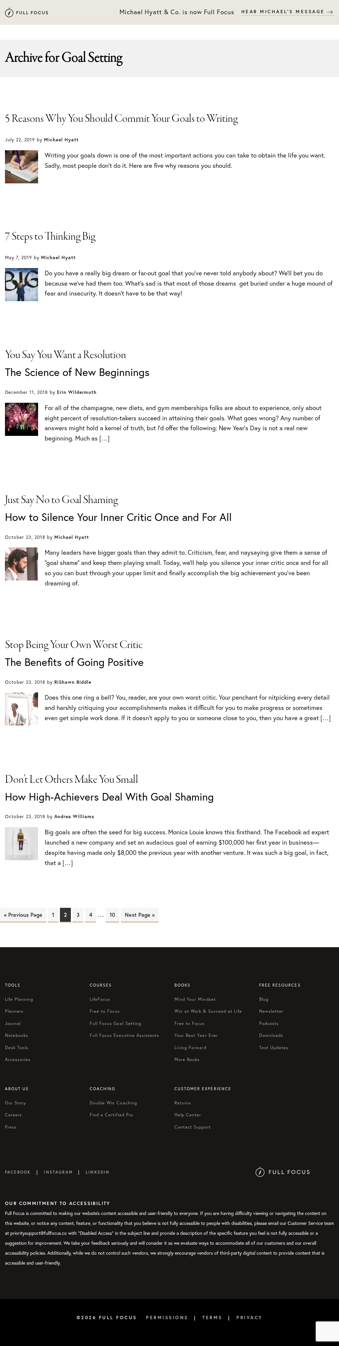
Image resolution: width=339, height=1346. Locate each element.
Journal (13, 1023)
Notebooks (16, 1035)
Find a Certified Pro (111, 1115)
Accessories (17, 1059)
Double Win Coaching (113, 1103)
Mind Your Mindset (195, 999)
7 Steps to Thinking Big (50, 236)
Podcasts (269, 1023)
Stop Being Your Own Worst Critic (74, 645)
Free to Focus (105, 1011)
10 (114, 914)
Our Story (15, 1103)
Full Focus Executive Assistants (124, 1035)
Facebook (18, 1172)
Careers (13, 1115)
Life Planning (19, 999)
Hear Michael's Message (284, 12)
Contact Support (192, 1127)
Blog (263, 999)
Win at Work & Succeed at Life (208, 1011)
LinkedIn (98, 1172)
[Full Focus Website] (283, 1172)
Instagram (58, 1172)
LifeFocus (100, 999)
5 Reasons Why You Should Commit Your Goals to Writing (121, 119)
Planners (14, 1011)
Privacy (249, 1318)
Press (11, 1127)
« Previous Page (23, 914)
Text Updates (273, 1047)
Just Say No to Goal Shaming (61, 500)
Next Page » (140, 914)
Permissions (167, 1318)
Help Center (187, 1115)
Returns (182, 1103)
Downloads (271, 1035)
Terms (212, 1318)
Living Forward (190, 1047)
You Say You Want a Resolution (65, 355)
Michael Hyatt (26, 12)
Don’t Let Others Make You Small (71, 779)
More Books (187, 1059)
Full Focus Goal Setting (115, 1023)
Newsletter (271, 1011)
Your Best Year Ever (196, 1035)
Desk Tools (16, 1047)
